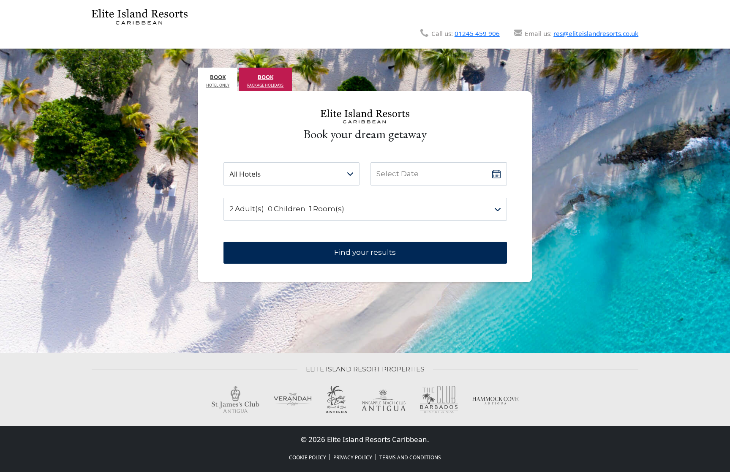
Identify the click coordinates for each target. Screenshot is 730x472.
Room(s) (328, 209)
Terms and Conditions (410, 457)
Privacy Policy (352, 457)
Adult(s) (249, 209)
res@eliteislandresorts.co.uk (595, 33)
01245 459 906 (477, 33)
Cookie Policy (307, 457)
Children (289, 209)
